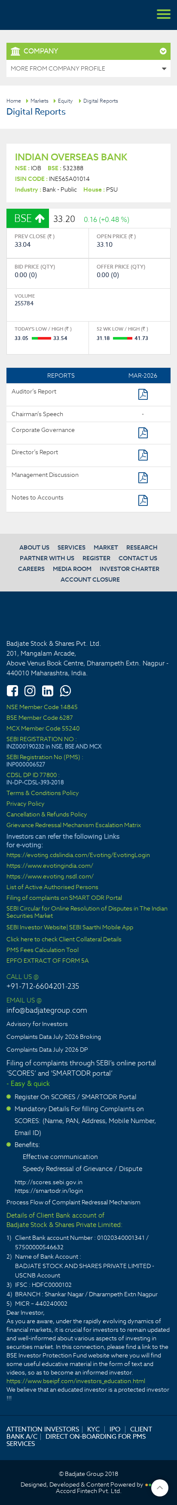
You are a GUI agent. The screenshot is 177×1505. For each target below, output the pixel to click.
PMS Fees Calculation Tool (42, 950)
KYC (93, 1429)
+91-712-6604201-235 (42, 986)
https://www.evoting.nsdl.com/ (50, 876)
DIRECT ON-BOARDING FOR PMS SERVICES (76, 1440)
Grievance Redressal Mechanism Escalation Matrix (73, 825)
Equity (65, 101)
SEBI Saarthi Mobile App (101, 927)
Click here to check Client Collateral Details (64, 939)
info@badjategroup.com (46, 1010)
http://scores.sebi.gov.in (48, 1182)
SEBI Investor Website (36, 927)
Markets (40, 101)
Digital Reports (100, 101)
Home (13, 101)
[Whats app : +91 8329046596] (65, 690)
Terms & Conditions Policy (42, 793)
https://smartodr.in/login (49, 1191)
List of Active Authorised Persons (52, 887)
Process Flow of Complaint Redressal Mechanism (73, 1202)
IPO (115, 1429)
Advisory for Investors (37, 1024)
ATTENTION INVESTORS (42, 1429)
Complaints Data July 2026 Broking (53, 1037)
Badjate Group (47, 15)
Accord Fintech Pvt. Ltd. (89, 1491)
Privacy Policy (25, 803)
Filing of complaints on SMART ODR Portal (64, 898)
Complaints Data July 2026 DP (47, 1049)
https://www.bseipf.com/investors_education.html (75, 1381)
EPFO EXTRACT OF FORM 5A (47, 960)
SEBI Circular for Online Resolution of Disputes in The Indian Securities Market (87, 912)
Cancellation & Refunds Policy (46, 814)
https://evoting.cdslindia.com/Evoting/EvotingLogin (78, 855)
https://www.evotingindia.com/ (49, 865)
